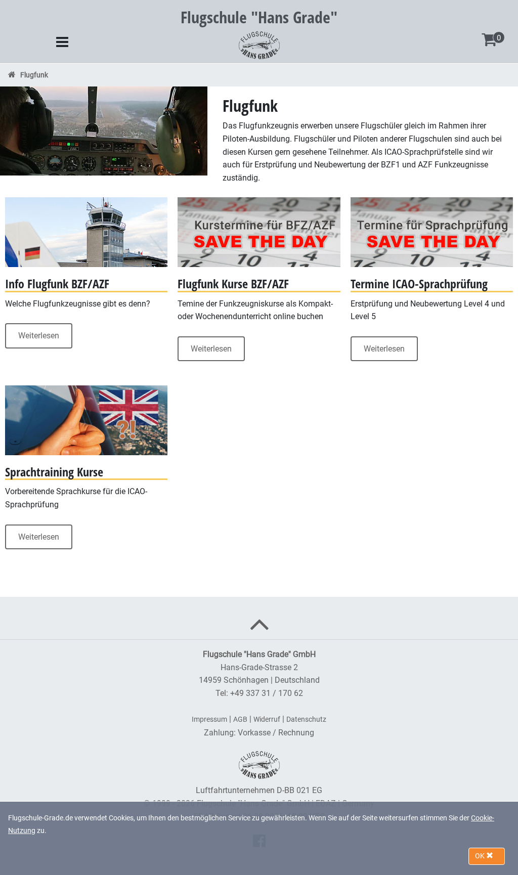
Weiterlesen (38, 335)
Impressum (209, 719)
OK (480, 856)
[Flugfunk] (103, 130)
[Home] (12, 75)
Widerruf (266, 719)
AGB (240, 719)
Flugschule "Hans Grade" (259, 17)
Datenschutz (306, 719)
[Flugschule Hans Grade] (259, 44)
